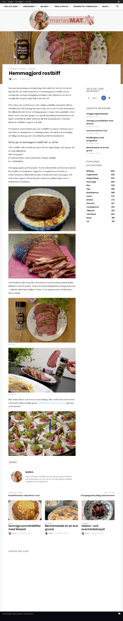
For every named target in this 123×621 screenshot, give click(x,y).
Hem (4, 2)
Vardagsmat (29, 6)
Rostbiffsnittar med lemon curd (24, 495)
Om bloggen (19, 2)
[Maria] (10, 79)
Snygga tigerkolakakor (97, 114)
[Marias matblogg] (61, 20)
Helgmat (44, 6)
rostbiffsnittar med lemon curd (51, 403)
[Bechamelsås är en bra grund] (61, 510)
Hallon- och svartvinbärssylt (93, 527)
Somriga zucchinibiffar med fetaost (24, 527)
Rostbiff (13, 462)
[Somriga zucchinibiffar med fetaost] (25, 510)
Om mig (28, 2)
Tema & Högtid (61, 6)
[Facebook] (103, 97)
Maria (14, 79)
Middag (23, 68)
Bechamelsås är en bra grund (61, 527)
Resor (105, 6)
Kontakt (10, 2)
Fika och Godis (11, 6)
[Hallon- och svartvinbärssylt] (98, 510)
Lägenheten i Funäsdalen (85, 6)
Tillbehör (32, 68)
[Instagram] (118, 1)
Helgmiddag (14, 68)
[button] (117, 7)
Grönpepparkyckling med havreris (98, 495)
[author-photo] (10, 533)
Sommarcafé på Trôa (96, 130)
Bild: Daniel (11, 344)
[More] (109, 97)
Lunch (10, 523)
